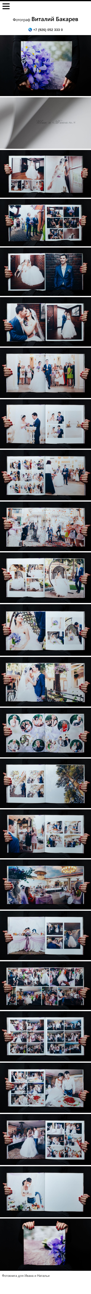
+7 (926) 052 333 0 (48, 30)
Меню (6, 6)
